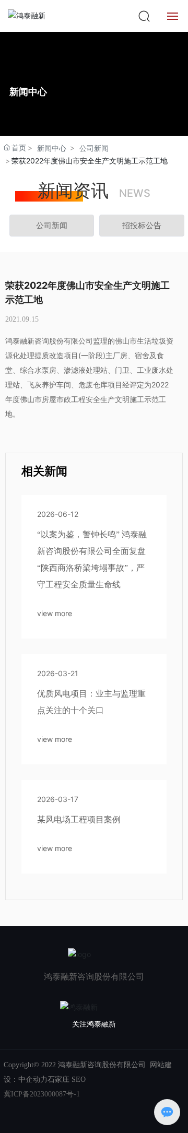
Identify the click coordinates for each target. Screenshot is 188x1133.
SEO (79, 1079)
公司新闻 (94, 148)
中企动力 (33, 1079)
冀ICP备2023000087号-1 (42, 1094)
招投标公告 (141, 225)
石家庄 (58, 1079)
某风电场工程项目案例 (79, 819)
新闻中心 (51, 148)
